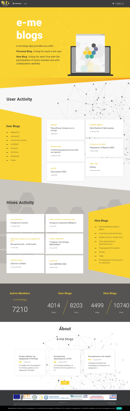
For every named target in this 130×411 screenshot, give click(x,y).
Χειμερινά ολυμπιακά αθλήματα (63, 223)
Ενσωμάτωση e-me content (99, 356)
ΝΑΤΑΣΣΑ (14, 152)
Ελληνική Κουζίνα (56, 146)
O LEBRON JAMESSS (96, 125)
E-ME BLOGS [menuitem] (17, 3)
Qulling (93, 167)
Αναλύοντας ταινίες (19, 140)
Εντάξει (119, 408)
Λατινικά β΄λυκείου (16, 219)
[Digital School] (41, 397)
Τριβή (101, 256)
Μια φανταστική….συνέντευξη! (23, 244)
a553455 (53, 168)
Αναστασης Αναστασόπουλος (110, 233)
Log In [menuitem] (25, 3)
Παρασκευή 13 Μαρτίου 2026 (102, 148)
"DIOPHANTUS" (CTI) (62, 402)
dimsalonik (15, 156)
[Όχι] (128, 408)
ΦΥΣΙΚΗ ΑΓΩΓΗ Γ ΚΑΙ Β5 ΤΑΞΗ (111, 237)
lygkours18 (15, 132)
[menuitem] (5, 3)
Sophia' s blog (94, 163)
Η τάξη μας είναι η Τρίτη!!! (98, 144)
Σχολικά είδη (53, 260)
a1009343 (14, 144)
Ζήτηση (102, 252)
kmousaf (14, 148)
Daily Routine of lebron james (102, 128)
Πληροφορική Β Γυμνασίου (109, 248)
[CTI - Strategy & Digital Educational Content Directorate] (34, 397)
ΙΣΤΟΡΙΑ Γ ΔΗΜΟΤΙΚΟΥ (57, 239)
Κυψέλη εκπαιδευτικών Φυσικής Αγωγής (62, 219)
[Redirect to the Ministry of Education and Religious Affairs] (56, 397)
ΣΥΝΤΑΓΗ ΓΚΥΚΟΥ (18, 264)
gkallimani (54, 125)
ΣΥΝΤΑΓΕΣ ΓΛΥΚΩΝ (16, 260)
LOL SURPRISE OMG (58, 264)
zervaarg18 (15, 136)
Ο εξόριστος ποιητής (19, 223)
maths (13, 160)
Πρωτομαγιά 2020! (58, 172)
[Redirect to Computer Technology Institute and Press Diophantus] (25, 397)
